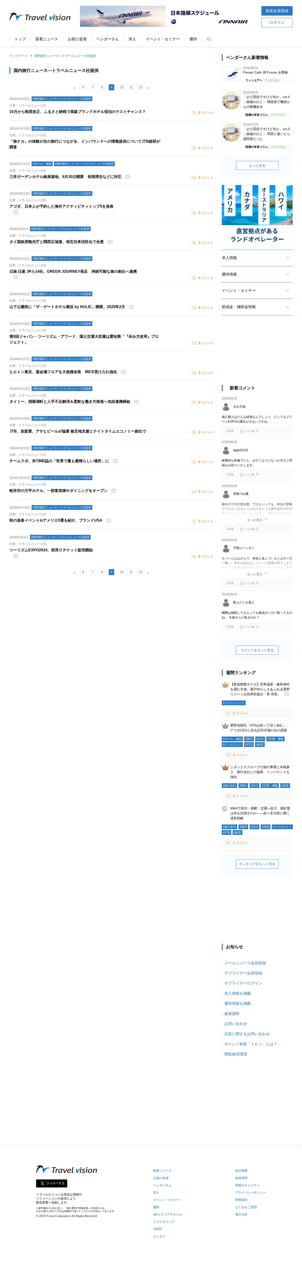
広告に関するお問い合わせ (247, 1034)
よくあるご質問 (246, 1207)
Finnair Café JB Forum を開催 (265, 72)
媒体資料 (231, 1014)
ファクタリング (164, 1222)
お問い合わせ (235, 1024)
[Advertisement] (257, 354)
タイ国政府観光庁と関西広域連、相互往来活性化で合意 (56, 242)
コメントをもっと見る (257, 650)
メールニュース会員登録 (245, 963)
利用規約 (241, 1200)
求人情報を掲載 (237, 993)
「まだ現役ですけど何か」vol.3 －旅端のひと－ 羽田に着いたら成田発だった (266, 134)
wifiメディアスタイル (167, 1214)
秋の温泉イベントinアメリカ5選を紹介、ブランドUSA (55, 520)
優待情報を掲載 (237, 1003)
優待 (193, 39)
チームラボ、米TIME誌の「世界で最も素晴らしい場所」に (59, 461)
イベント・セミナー (163, 39)
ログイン (277, 23)
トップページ (18, 56)
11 (131, 87)
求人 (132, 39)
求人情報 (229, 258)
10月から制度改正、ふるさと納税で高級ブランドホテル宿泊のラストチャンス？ (77, 112)
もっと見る (257, 165)
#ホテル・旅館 (232, 739)
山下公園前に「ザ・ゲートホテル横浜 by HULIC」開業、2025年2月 (67, 307)
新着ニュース (46, 39)
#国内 (249, 739)
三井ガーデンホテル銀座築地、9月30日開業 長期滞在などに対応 (65, 177)
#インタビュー (232, 744)
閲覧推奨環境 (235, 1054)
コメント (205, 112)
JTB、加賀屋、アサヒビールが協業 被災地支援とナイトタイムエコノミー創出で (77, 431)
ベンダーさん (107, 39)
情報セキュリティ (247, 1185)
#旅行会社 (229, 785)
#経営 (260, 744)
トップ (20, 39)
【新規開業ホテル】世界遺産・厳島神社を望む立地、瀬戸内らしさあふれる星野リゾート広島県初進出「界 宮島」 (260, 689)
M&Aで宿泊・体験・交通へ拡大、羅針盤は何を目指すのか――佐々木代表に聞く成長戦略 (260, 813)
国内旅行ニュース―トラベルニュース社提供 (65, 56)
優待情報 (229, 274)
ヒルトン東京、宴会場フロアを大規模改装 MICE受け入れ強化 (63, 372)
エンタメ (159, 1236)
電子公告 (241, 1214)
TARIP (157, 1229)
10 (121, 87)
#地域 (265, 826)
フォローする (55, 1183)
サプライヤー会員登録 (243, 973)
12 (140, 87)
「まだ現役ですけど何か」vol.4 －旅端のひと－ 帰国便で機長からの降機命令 (266, 102)
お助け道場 (77, 39)
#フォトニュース (233, 703)
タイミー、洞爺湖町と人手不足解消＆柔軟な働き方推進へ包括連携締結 (69, 402)
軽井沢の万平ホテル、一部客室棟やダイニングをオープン (58, 491)
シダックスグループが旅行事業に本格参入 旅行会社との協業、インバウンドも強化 (260, 772)
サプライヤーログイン (243, 983)
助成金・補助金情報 (239, 307)
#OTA (248, 744)
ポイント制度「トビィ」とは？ (250, 1044)
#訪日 (260, 739)
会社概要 (241, 1170)
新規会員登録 (277, 11)
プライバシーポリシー (250, 1192)
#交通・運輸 (275, 739)
